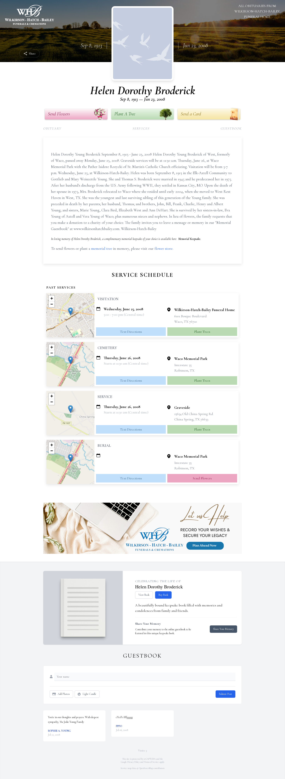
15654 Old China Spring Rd (193, 414)
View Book (143, 595)
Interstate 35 (183, 365)
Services (141, 128)
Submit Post (225, 694)
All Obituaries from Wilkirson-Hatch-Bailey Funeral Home (257, 11)
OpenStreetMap (146, 768)
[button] (70, 311)
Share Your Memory (223, 629)
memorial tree (101, 248)
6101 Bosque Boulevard (190, 316)
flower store (164, 248)
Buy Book (163, 595)
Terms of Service (151, 762)
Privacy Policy (133, 762)
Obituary (52, 128)
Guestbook (231, 128)
